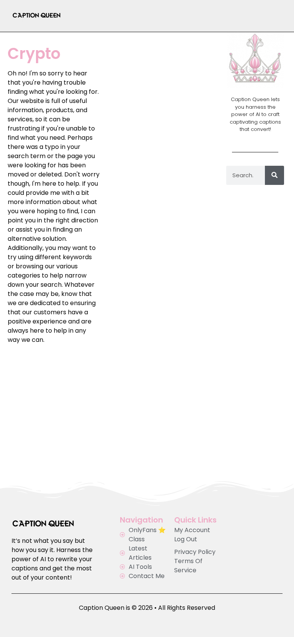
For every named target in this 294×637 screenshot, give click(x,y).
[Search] (274, 175)
